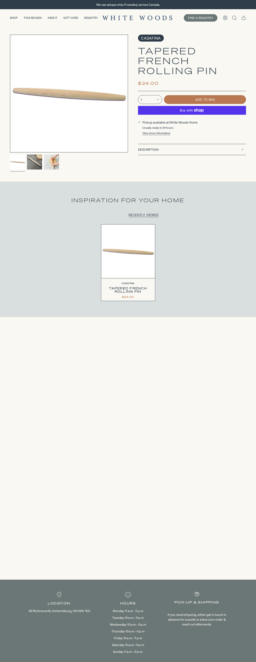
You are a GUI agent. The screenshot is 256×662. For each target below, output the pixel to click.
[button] (14, 18)
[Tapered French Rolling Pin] (128, 251)
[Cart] (243, 17)
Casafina (151, 38)
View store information (156, 133)
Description (148, 149)
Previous (10, 94)
